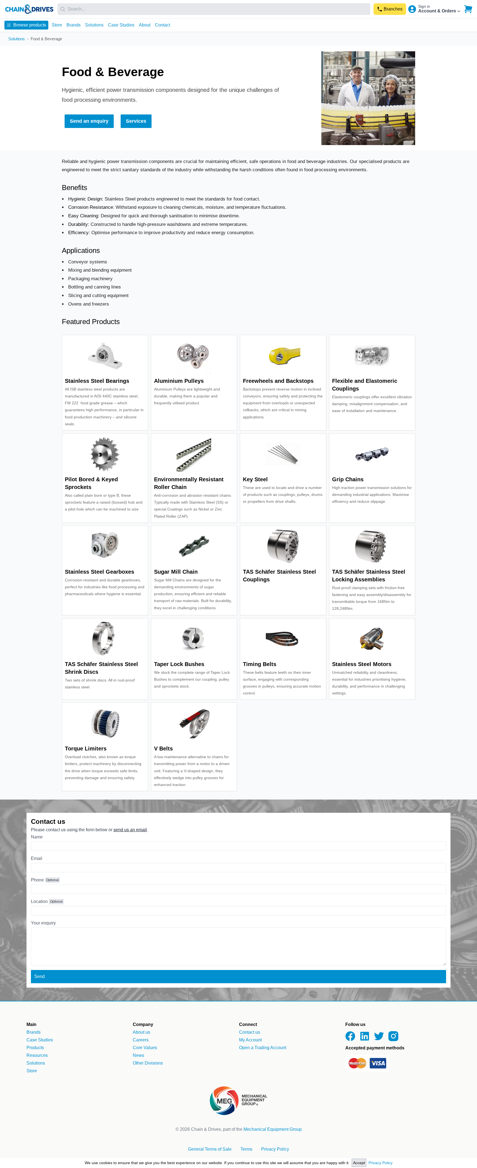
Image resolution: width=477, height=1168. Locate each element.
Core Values (145, 1047)
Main (31, 1024)
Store (57, 25)
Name (37, 837)
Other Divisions (148, 1063)
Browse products (29, 25)
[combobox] (213, 9)
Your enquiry (43, 923)
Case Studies (121, 25)
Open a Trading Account (262, 1047)
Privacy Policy (381, 1163)
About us (141, 1032)
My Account (250, 1040)
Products (35, 1047)
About (144, 25)
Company (143, 1024)
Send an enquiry (89, 121)
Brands (74, 25)
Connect (248, 1024)
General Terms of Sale (210, 1149)
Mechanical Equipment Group (272, 1129)
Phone (37, 880)
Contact (162, 25)
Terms (246, 1149)
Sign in (424, 6)
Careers (141, 1040)
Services (136, 121)
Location (39, 901)
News (138, 1055)
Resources (37, 1055)
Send (39, 976)
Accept (359, 1163)
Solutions (94, 25)
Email (36, 858)
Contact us (249, 1032)
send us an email (130, 829)
